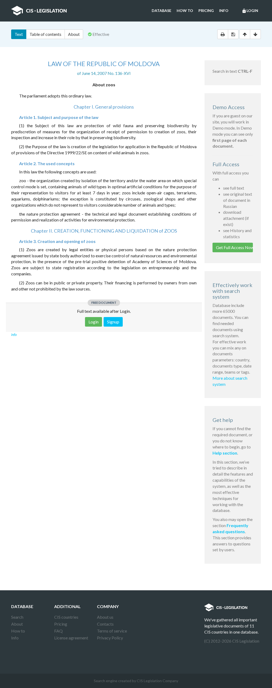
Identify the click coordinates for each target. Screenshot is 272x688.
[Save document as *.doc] (233, 34)
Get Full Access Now (234, 247)
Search (17, 616)
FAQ (58, 630)
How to (185, 10)
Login (250, 10)
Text (19, 34)
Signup (113, 321)
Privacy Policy (110, 637)
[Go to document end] (255, 34)
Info (223, 10)
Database (161, 10)
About (74, 34)
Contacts (105, 623)
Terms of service (112, 630)
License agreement (71, 637)
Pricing (206, 10)
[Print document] (222, 34)
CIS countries (66, 616)
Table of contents (45, 34)
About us (105, 616)
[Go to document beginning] (244, 34)
